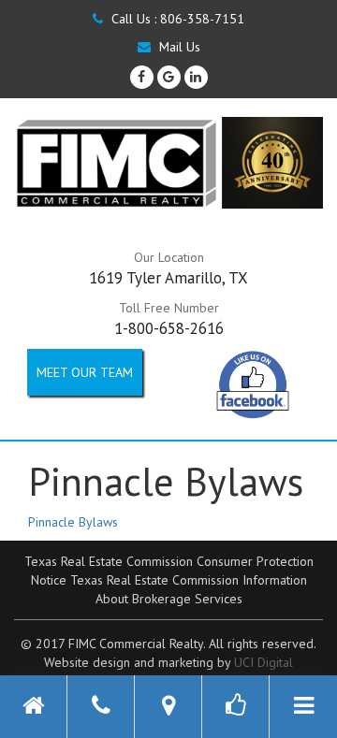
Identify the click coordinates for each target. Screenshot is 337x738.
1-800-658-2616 (169, 328)
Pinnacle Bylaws (73, 522)
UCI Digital (263, 662)
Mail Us (177, 46)
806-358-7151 (202, 18)
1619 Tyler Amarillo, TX (168, 278)
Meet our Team (85, 372)
